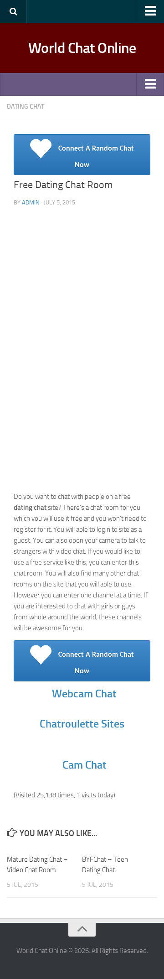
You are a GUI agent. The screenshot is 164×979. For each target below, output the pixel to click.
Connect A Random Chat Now (97, 157)
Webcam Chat (83, 693)
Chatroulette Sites (83, 723)
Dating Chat (25, 106)
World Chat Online (82, 48)
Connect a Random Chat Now (97, 663)
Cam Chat (84, 764)
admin (31, 202)
